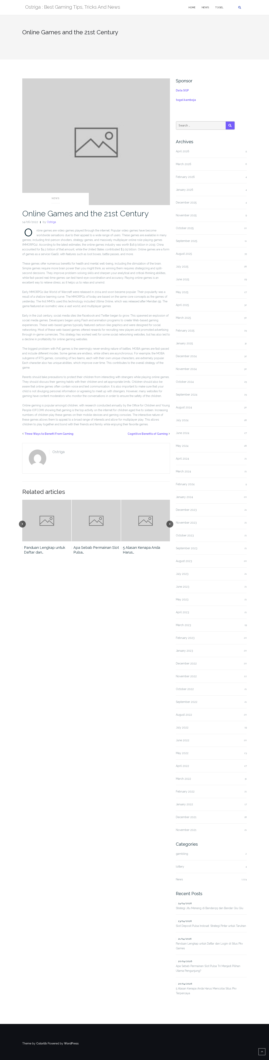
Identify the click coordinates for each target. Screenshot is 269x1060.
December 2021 (186, 817)
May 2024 (182, 445)
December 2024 (186, 356)
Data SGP (182, 90)
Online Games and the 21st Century (85, 213)
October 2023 (185, 535)
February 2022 (185, 791)
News (205, 7)
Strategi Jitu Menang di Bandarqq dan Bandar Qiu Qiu (209, 908)
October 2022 (185, 689)
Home (191, 7)
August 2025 (184, 253)
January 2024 (184, 497)
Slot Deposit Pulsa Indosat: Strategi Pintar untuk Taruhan (211, 925)
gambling (182, 853)
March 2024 (183, 471)
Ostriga (51, 222)
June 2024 (182, 433)
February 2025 (185, 330)
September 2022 (186, 701)
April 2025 (182, 305)
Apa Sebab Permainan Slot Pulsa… (96, 549)
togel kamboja (186, 99)
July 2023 (182, 573)
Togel (219, 7)
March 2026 (183, 164)
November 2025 (186, 215)
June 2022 (182, 740)
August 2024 (184, 407)
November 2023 (186, 522)
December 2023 (186, 509)
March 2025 (183, 317)
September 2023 (186, 548)
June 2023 (182, 586)
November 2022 (186, 676)
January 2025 (184, 343)
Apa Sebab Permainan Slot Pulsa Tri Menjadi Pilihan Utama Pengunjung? (208, 968)
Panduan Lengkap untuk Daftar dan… (44, 549)
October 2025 (185, 228)
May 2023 (182, 599)
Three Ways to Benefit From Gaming (48, 433)
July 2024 (182, 420)
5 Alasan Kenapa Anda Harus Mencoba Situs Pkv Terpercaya (206, 991)
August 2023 (184, 561)
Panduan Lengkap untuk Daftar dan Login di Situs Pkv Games (209, 946)
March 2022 (183, 778)
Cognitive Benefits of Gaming (148, 433)
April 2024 (182, 458)
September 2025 (186, 240)
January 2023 (184, 650)
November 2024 (186, 369)
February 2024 (185, 484)
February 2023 (185, 637)
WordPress (71, 1043)
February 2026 (185, 176)
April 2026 (182, 151)
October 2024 (185, 381)
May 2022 (182, 753)
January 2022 (184, 804)
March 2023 (183, 625)
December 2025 (186, 202)
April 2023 (182, 612)
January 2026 (184, 189)
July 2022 (182, 727)
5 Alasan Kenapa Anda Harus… (141, 549)
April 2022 (182, 765)
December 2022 (186, 663)
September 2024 (186, 394)
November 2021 (186, 829)
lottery (180, 866)
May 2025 (182, 292)
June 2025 (182, 279)
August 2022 (184, 714)
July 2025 (182, 266)
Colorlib (41, 1043)
